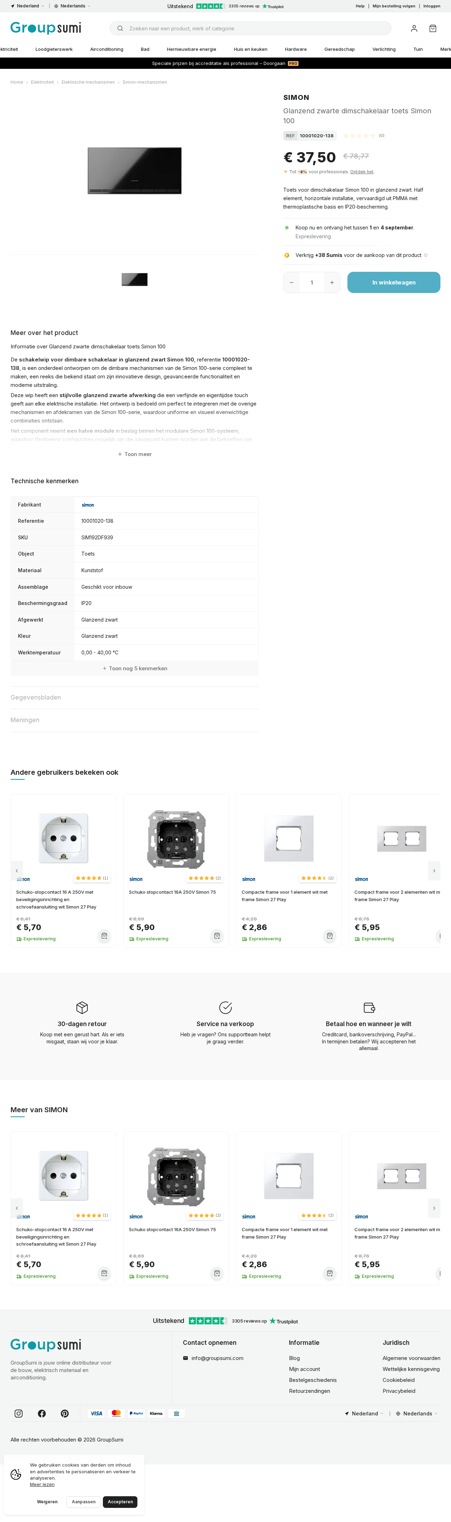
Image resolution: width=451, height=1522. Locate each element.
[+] (332, 282)
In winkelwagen (394, 282)
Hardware (296, 49)
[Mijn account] (414, 28)
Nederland (28, 5)
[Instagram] (19, 1414)
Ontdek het (361, 171)
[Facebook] (42, 1414)
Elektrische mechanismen (88, 82)
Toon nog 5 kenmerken (138, 668)
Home (17, 82)
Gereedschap (340, 49)
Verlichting (384, 49)
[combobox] (250, 28)
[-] (291, 282)
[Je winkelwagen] (432, 28)
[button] (364, 135)
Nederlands (73, 5)
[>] (434, 871)
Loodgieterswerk (54, 49)
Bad (145, 49)
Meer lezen (42, 1484)
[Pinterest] (65, 1414)
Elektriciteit (42, 82)
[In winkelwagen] (104, 935)
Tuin (418, 49)
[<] (17, 871)
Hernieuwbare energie (191, 49)
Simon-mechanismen (145, 82)
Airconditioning (106, 49)
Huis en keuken (250, 49)
